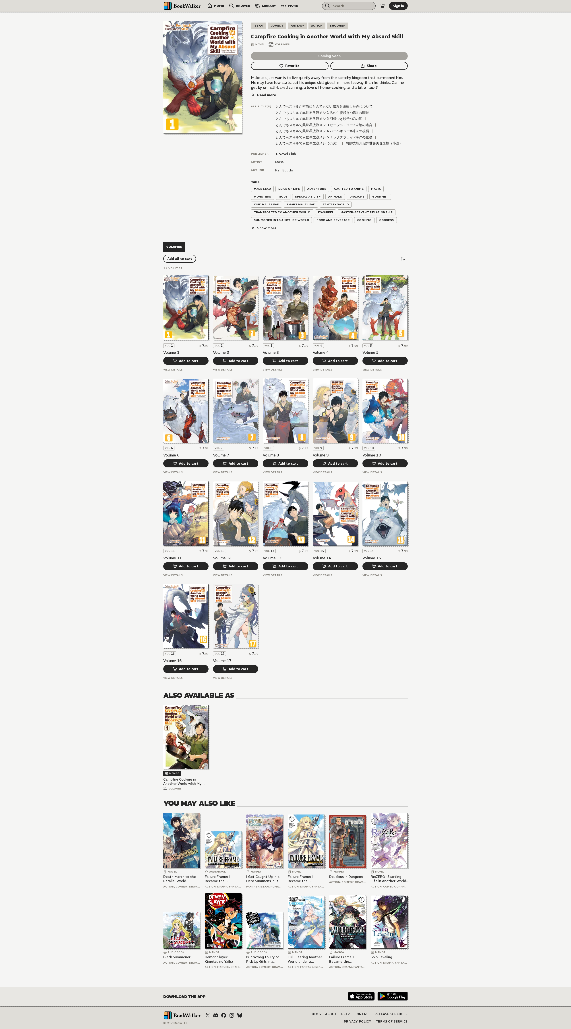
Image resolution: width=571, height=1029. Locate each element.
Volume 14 (322, 558)
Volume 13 (272, 558)
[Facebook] (223, 1015)
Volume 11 (172, 558)
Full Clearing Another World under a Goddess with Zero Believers (305, 959)
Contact (362, 1014)
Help (345, 1014)
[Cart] (382, 6)
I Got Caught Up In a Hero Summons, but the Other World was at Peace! (263, 879)
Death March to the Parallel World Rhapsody (179, 879)
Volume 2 (221, 352)
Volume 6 (171, 455)
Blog (316, 1014)
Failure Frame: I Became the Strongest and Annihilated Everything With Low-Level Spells (223, 879)
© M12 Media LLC (175, 1023)
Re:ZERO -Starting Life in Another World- (389, 879)
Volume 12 (222, 558)
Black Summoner (176, 957)
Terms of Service (392, 1021)
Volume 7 (221, 455)
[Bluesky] (239, 1015)
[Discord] (215, 1015)
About (331, 1014)
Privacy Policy (357, 1021)
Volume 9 (321, 455)
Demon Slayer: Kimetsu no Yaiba (219, 959)
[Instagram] (231, 1015)
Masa (279, 162)
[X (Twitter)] (207, 1015)
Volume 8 (271, 455)
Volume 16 (172, 660)
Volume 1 (171, 352)
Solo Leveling (381, 957)
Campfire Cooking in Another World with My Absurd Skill (182, 781)
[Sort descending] (403, 259)
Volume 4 (321, 352)
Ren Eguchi (284, 170)
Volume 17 (222, 660)
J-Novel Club (285, 154)
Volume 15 (371, 558)
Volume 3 (271, 352)
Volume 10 (371, 455)
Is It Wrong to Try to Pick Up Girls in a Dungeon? (262, 959)
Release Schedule (391, 1014)
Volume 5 (370, 352)
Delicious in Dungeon (346, 877)
